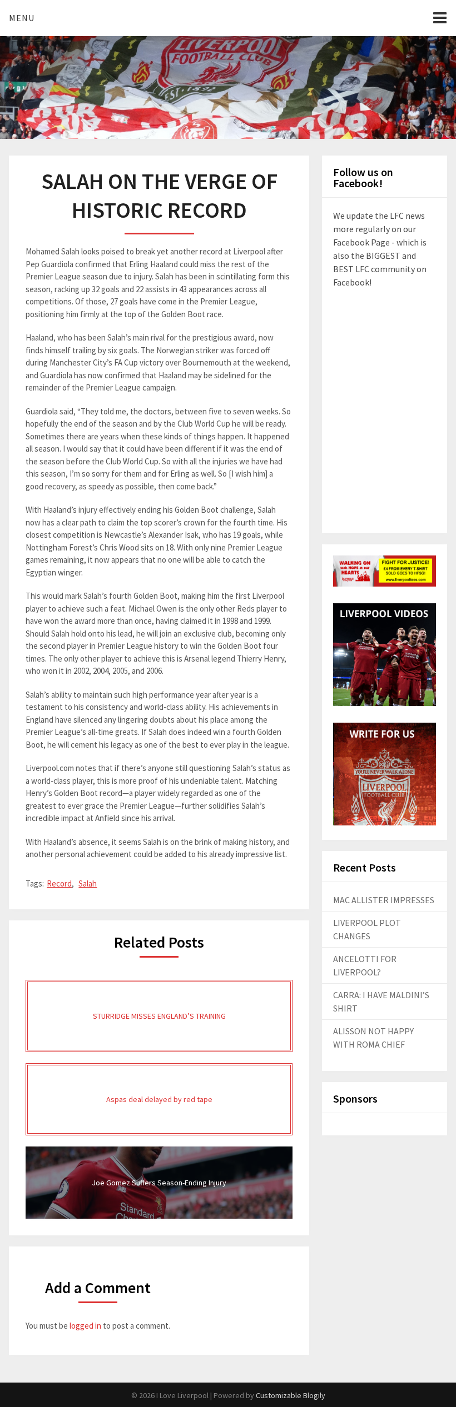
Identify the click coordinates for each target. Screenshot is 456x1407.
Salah (87, 883)
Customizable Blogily (290, 1395)
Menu (21, 17)
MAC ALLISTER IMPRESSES (383, 899)
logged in (85, 1325)
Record (59, 883)
